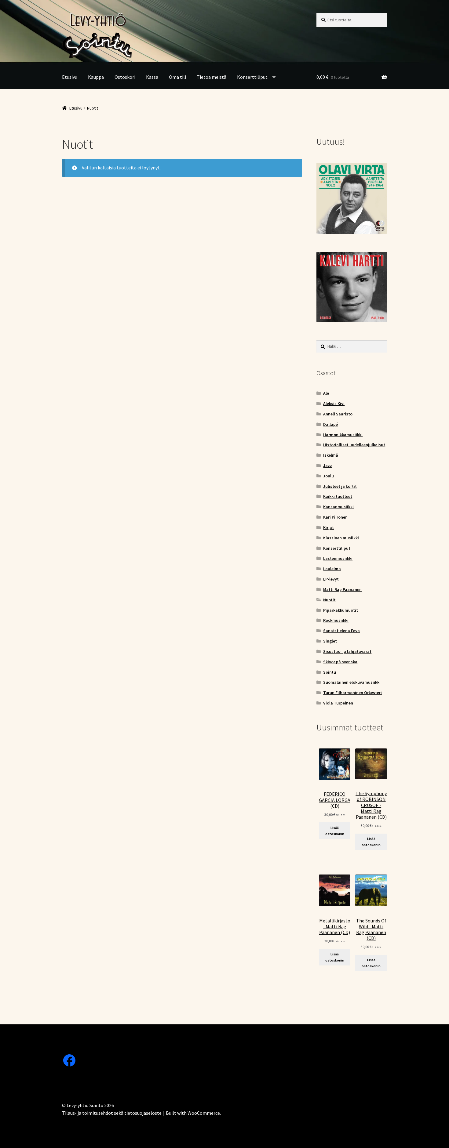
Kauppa (96, 77)
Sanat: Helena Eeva (341, 630)
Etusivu (69, 77)
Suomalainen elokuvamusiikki (352, 682)
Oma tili (177, 77)
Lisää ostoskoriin (334, 830)
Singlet (330, 641)
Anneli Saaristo (337, 414)
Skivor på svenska (340, 662)
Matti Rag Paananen (342, 589)
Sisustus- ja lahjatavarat (347, 651)
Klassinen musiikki (341, 538)
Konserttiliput (252, 77)
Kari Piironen (335, 517)
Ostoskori (125, 77)
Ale (326, 393)
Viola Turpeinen (338, 703)
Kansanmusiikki (338, 506)
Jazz (327, 465)
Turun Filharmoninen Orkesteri (352, 692)
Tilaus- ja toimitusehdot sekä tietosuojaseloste (112, 1113)
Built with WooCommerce (193, 1113)
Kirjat (328, 527)
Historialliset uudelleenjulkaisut (354, 444)
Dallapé (330, 424)
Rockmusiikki (336, 620)
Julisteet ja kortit (340, 486)
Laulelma (332, 568)
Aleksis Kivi (334, 403)
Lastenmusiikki (337, 558)
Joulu (328, 476)
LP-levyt (331, 579)
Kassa (152, 77)
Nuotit (329, 600)
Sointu (329, 672)
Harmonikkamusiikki (343, 434)
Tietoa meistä (211, 77)
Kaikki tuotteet (337, 496)
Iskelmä (330, 455)
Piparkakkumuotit (340, 610)
